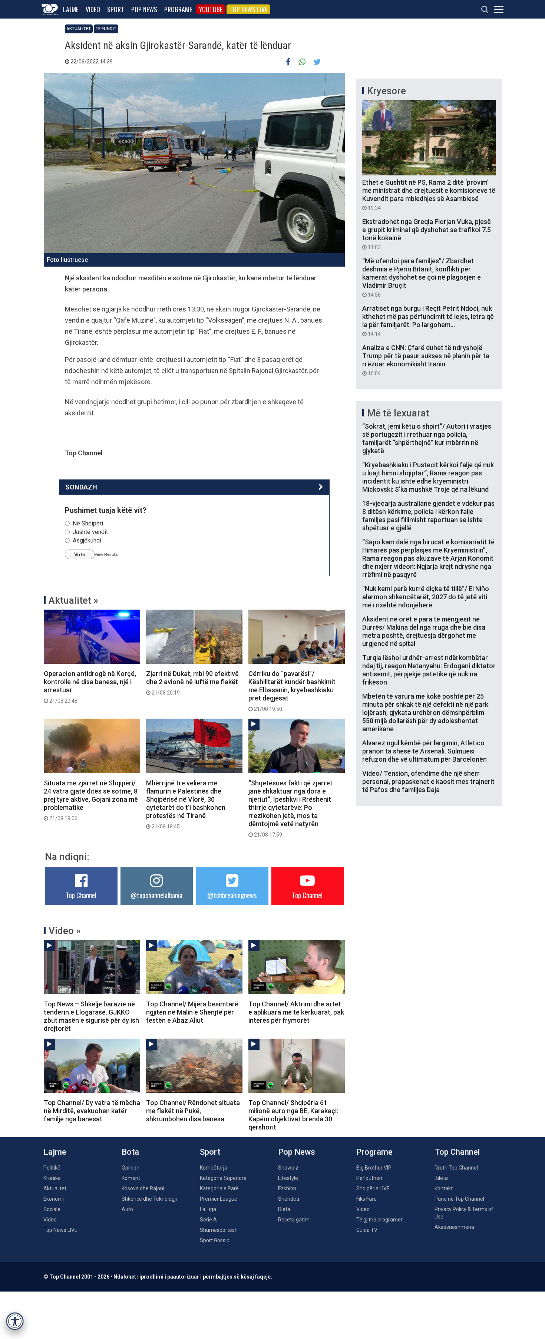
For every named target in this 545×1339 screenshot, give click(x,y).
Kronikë (52, 1178)
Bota (130, 1152)
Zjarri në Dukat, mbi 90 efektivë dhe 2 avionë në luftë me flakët (192, 683)
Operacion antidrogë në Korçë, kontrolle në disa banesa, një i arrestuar (90, 687)
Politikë (51, 1168)
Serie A (208, 1220)
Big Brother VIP (374, 1168)
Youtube (210, 9)
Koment (131, 1178)
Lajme (71, 9)
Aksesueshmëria (454, 1227)
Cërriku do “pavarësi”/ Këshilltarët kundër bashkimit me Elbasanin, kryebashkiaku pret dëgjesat (292, 691)
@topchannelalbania (156, 895)
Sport (115, 9)
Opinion (130, 1168)
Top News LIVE (248, 9)
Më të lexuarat (398, 413)
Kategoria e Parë (219, 1188)
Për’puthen (369, 1178)
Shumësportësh (219, 1230)
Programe (178, 9)
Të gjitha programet (379, 1220)
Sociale (51, 1209)
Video (93, 9)
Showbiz (288, 1168)
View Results (106, 554)
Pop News (144, 9)
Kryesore (386, 90)
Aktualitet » (73, 600)
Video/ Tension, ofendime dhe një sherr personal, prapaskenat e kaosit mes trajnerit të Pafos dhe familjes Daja (428, 781)
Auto (127, 1209)
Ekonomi (53, 1199)
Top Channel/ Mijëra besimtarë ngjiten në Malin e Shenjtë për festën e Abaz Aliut (192, 1012)
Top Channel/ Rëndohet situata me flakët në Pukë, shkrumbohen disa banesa (193, 1111)
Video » (65, 930)
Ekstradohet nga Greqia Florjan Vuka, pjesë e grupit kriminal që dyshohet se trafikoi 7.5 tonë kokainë (426, 234)
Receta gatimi (294, 1220)
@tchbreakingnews (232, 895)
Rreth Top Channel (456, 1168)
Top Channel (81, 895)
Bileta (441, 1178)
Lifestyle (288, 1178)
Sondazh (81, 487)
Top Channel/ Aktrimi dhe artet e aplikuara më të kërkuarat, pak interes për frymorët (296, 1012)
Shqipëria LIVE (373, 1188)
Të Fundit (106, 28)
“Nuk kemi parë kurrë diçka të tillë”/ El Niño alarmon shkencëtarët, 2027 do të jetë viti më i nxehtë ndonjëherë (425, 597)
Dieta (284, 1209)
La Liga (208, 1209)
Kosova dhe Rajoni (143, 1188)
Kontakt (444, 1188)
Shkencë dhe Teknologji (149, 1199)
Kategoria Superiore (223, 1178)
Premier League (218, 1199)
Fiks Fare (366, 1199)
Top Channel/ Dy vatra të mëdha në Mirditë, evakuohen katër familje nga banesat (92, 1111)
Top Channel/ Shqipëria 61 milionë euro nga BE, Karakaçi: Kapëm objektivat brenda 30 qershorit (293, 1115)
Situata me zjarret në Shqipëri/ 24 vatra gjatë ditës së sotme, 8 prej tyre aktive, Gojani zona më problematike (91, 800)
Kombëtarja (213, 1168)
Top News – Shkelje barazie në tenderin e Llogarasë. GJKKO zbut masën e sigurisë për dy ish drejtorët (91, 1016)
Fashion (287, 1188)
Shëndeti (288, 1199)
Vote (79, 554)
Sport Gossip (214, 1240)
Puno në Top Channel (459, 1199)
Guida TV (366, 1230)
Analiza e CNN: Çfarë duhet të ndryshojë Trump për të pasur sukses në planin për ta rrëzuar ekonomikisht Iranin (425, 360)
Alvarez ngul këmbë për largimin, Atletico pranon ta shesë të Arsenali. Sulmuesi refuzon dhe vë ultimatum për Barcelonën (424, 751)
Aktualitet (79, 28)
